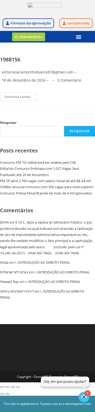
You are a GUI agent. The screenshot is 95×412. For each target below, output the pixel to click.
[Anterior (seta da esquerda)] (2, 394)
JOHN (4, 222)
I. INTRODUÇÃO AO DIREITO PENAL (42, 262)
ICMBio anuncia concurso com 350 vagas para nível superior (47, 186)
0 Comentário (69, 80)
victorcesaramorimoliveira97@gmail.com (37, 72)
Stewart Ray (9, 281)
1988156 (10, 59)
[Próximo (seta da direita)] (7, 394)
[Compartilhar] (13, 387)
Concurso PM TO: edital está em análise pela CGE (38, 162)
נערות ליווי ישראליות (14, 272)
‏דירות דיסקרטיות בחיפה (17, 291)
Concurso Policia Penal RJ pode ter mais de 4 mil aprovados (46, 193)
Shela (4, 262)
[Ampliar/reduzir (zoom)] (2, 387)
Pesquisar (8, 122)
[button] (78, 37)
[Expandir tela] (7, 387)
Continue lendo (20, 95)
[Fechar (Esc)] (18, 387)
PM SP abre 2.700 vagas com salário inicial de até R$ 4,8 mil (45, 180)
